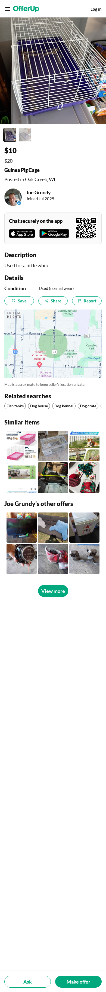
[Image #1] (9, 135)
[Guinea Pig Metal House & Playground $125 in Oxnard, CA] (53, 477)
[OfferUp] (26, 9)
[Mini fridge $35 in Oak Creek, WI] (84, 527)
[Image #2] (25, 135)
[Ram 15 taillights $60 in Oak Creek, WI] (53, 559)
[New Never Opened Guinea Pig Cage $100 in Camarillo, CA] (22, 477)
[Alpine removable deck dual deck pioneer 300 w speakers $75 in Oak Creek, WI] (22, 559)
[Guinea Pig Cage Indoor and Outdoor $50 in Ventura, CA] (53, 446)
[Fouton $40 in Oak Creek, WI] (53, 527)
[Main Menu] (7, 9)
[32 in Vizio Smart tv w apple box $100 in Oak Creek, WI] (22, 527)
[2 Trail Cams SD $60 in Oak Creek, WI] (84, 559)
